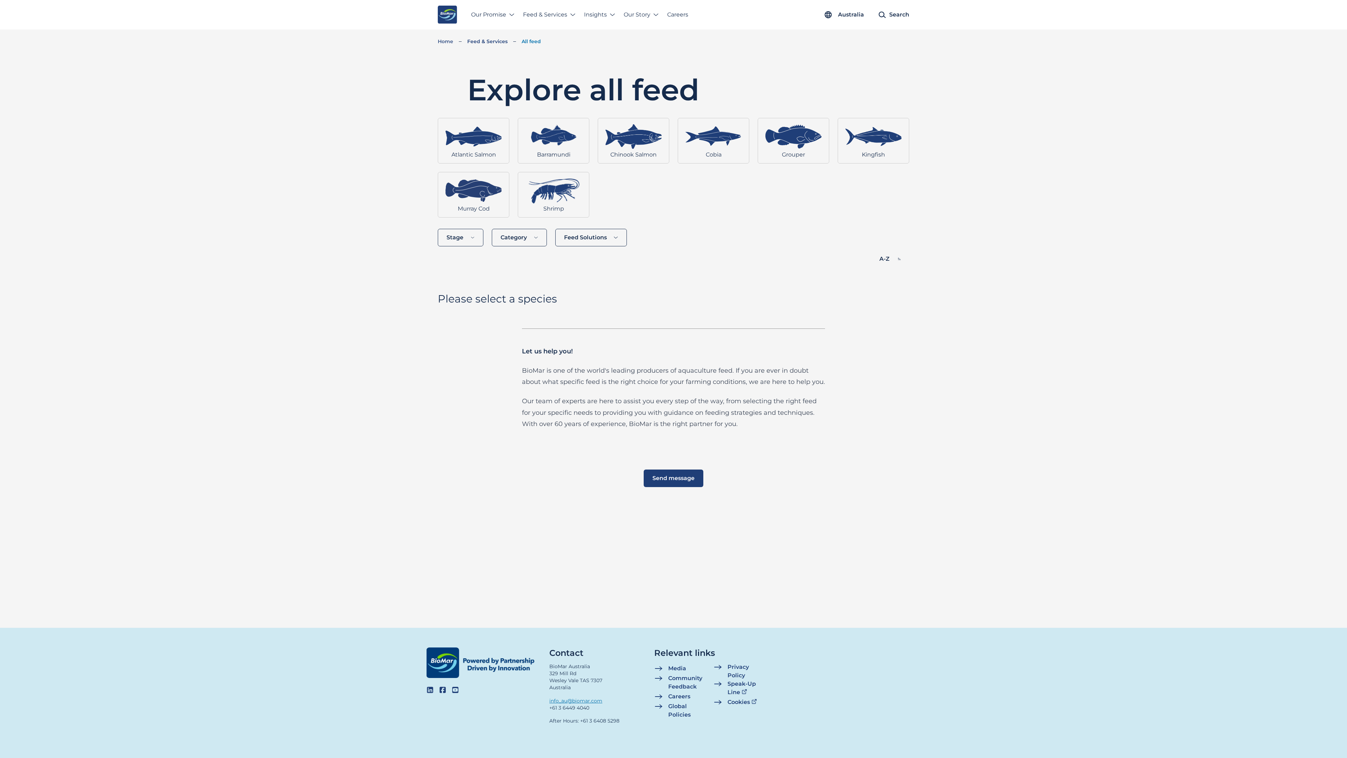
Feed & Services (545, 14)
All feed (531, 41)
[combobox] (460, 237)
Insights (595, 14)
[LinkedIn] (430, 689)
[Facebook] (442, 689)
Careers (677, 14)
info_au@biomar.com (575, 701)
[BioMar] (447, 14)
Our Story (637, 14)
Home (445, 41)
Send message (673, 478)
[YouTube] (455, 689)
